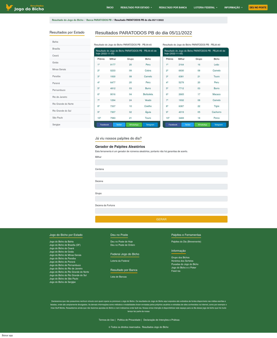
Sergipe (56, 124)
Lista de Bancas (118, 276)
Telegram (150, 124)
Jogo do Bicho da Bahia (62, 241)
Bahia (55, 41)
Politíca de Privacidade (128, 319)
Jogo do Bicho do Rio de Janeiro (66, 268)
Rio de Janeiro (59, 96)
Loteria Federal (205, 7)
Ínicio (111, 7)
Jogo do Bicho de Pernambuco (65, 265)
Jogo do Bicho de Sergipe (63, 281)
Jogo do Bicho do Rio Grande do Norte (69, 271)
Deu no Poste (258, 7)
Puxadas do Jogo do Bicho (184, 264)
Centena (99, 169)
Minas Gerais (59, 69)
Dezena (99, 181)
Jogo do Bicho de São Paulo (64, 278)
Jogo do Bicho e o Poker (183, 267)
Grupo (98, 193)
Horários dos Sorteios (182, 260)
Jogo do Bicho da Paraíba (63, 258)
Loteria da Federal (119, 260)
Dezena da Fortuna (105, 205)
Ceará (55, 55)
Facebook (104, 124)
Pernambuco (58, 90)
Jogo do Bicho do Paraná (62, 261)
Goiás (55, 62)
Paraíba (56, 76)
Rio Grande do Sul (61, 110)
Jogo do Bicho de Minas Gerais (65, 255)
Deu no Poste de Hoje (121, 241)
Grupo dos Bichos (180, 257)
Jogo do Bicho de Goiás (62, 251)
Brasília (56, 48)
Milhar (98, 156)
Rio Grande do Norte (63, 103)
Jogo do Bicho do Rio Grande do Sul (68, 275)
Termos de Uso (106, 319)
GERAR (161, 219)
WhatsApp (133, 124)
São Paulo (57, 117)
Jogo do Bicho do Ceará (62, 248)
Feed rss (175, 270)
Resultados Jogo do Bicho (155, 327)
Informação (232, 7)
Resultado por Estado (135, 7)
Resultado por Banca (173, 7)
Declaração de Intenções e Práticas (161, 319)
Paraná (56, 83)
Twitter (119, 124)
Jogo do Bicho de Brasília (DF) (65, 244)
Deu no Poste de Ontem (122, 244)
